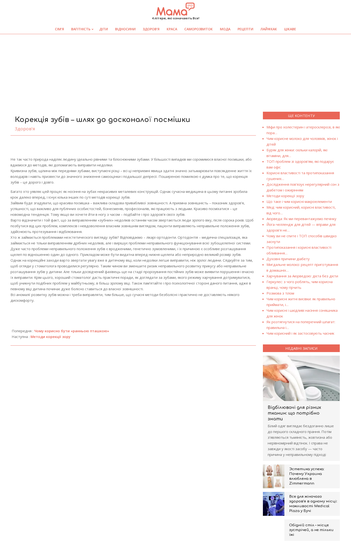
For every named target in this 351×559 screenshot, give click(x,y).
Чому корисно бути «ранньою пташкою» (71, 330)
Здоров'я (25, 129)
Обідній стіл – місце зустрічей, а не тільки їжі (311, 530)
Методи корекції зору (50, 336)
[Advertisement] (175, 70)
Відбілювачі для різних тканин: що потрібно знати (294, 413)
